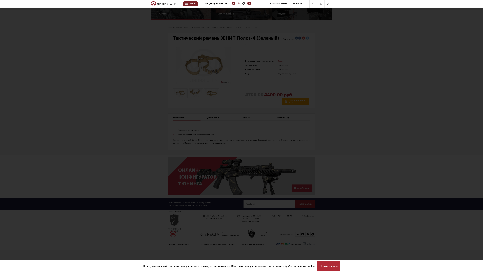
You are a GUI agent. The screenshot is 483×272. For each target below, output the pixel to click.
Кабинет (328, 4)
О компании (296, 4)
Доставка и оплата (278, 4)
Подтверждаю (329, 266)
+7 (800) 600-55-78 (216, 4)
